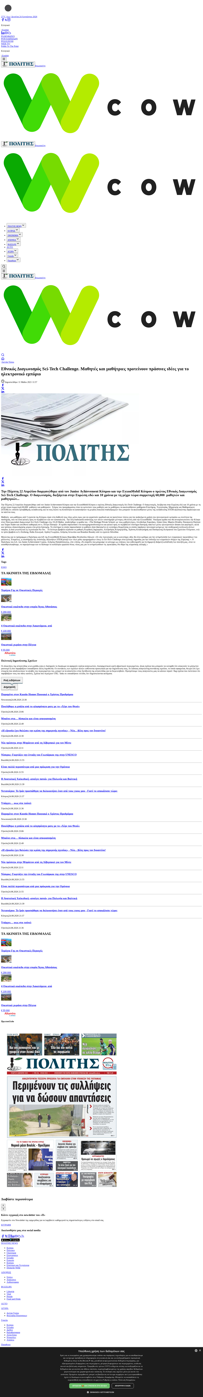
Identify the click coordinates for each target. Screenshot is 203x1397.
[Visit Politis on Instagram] (9, 1237)
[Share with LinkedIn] (2, 391)
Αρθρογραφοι (13, 1282)
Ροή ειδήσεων (12, 680)
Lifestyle (10, 1291)
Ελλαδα (10, 1258)
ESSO (4, 567)
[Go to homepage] (18, 64)
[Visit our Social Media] (2, 20)
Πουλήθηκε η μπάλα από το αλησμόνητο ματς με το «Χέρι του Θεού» (40, 706)
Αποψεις (10, 1340)
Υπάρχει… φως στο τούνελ (16, 803)
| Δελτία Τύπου (7, 362)
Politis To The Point (10, 46)
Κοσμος (10, 1263)
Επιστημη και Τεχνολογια (18, 1265)
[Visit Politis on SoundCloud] (19, 1237)
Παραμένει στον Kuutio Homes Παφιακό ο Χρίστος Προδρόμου (37, 694)
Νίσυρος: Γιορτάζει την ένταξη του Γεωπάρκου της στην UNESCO (39, 754)
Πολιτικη (11, 1250)
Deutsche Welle (13, 1268)
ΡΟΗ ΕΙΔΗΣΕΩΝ (9, 39)
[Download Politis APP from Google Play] (14, 1240)
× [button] (200, 1350)
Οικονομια (11, 1253)
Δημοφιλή (9, 687)
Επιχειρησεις (12, 1255)
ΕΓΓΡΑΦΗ (6, 1225)
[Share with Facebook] (2, 385)
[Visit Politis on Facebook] (2, 1237)
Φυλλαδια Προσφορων (17, 1315)
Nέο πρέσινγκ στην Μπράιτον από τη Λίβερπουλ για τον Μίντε (36, 742)
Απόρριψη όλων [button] (122, 1386)
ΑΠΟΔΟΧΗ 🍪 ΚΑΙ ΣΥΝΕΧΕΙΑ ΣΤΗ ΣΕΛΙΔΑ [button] (89, 1386)
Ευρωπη (10, 1260)
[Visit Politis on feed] (22, 1237)
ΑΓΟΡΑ (11, 251)
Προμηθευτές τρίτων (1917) (98, 1366)
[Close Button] (3, 1205)
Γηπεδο (11, 256)
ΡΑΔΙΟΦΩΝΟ (7, 36)
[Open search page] (2, 356)
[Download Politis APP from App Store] (5, 1240)
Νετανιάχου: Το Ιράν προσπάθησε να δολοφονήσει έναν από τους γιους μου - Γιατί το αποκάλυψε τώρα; (59, 790)
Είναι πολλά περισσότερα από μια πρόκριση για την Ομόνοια (35, 766)
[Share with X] (2, 388)
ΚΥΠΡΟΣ (11, 231)
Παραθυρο (12, 261)
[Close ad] (3, 1209)
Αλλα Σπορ (12, 1335)
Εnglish (5, 30)
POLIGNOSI (7, 41)
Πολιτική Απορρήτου (126, 1380)
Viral (9, 1294)
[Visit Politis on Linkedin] (12, 1237)
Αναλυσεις (11, 1279)
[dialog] (101, 1372)
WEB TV (5, 44)
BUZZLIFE (12, 244)
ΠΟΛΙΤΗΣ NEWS (15, 226)
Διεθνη (10, 1330)
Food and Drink (14, 1299)
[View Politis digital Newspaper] (101, 1110)
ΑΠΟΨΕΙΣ (12, 240)
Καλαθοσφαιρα (13, 1332)
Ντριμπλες (11, 1337)
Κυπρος (10, 1248)
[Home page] (2, 359)
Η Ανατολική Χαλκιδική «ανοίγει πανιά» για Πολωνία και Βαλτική (39, 778)
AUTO (10, 247)
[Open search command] (4, 266)
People (10, 1296)
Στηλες (10, 1277)
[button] (101, 1392)
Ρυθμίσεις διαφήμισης (105, 1377)
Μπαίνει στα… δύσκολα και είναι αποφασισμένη (28, 718)
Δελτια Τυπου (13, 1313)
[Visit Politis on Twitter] (6, 1237)
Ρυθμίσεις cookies (110, 1380)
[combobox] (196, 1350)
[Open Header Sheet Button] (4, 59)
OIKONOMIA (13, 235)
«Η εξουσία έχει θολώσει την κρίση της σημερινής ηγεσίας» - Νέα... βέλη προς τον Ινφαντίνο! (53, 730)
